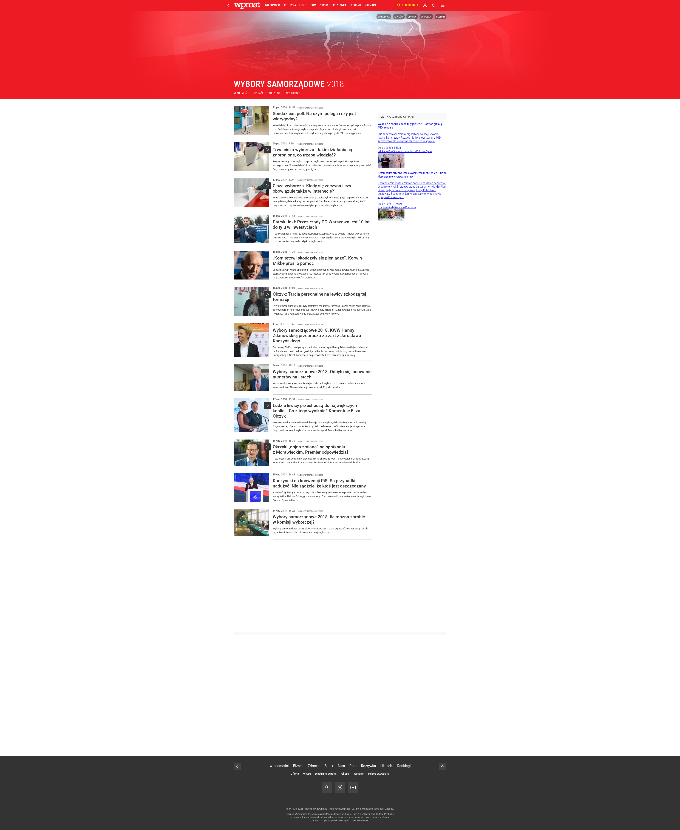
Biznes (303, 5)
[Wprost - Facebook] (327, 787)
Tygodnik (355, 5)
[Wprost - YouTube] (353, 787)
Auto (341, 766)
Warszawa (384, 16)
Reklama (345, 773)
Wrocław (426, 16)
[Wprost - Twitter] (340, 787)
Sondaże (258, 93)
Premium (370, 5)
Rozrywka (339, 5)
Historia (386, 766)
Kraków (398, 16)
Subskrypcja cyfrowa (325, 773)
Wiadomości (272, 5)
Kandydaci (273, 93)
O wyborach (292, 93)
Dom (313, 5)
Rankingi (404, 766)
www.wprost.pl (346, 820)
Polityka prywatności (378, 773)
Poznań (440, 16)
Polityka (290, 5)
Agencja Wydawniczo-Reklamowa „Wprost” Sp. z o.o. (333, 808)
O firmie (295, 773)
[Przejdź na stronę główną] (228, 5)
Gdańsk (412, 16)
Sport (329, 766)
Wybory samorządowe (289, 84)
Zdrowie (324, 5)
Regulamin (358, 773)
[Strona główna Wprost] (247, 5)
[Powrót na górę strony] (442, 766)
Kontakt (307, 773)
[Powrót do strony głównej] (237, 766)
